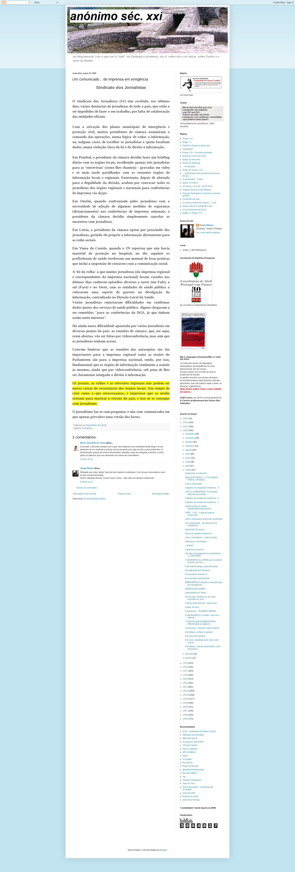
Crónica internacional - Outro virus (201, 603)
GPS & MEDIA (189, 752)
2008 (185, 707)
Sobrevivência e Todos (195, 593)
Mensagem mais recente (84, 494)
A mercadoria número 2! (196, 574)
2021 (185, 426)
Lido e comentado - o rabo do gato (201, 537)
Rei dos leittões (189, 773)
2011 (185, 695)
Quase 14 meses (190, 183)
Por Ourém (187, 762)
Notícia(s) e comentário (196, 541)
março (188, 470)
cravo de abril (188, 793)
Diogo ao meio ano (191, 159)
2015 (185, 679)
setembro (190, 446)
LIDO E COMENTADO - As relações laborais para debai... (201, 493)
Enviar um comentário (87, 488)
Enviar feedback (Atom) (95, 499)
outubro (189, 442)
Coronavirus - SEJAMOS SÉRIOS (200, 611)
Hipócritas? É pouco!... (195, 529)
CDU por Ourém (190, 745)
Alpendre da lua (189, 738)
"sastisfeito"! (188, 149)
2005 (185, 719)
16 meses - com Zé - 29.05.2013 (197, 186)
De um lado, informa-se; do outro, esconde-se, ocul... (200, 598)
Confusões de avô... (191, 199)
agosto (188, 450)
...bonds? (189, 545)
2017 (185, 671)
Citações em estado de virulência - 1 (202, 502)
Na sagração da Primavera (197, 570)
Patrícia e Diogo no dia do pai (196, 145)
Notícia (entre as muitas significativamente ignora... (198, 507)
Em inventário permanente (197, 578)
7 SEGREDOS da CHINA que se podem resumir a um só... (203, 561)
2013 (185, 687)
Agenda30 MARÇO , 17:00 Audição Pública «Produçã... (201, 478)
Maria (185, 755)
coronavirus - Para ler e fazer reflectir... (203, 628)
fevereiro (189, 654)
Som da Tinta (188, 783)
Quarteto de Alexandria (193, 769)
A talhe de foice (192, 607)
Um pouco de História (195, 636)
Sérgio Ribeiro (87, 468)
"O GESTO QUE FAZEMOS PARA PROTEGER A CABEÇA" (200, 622)
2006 (185, 715)
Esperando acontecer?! (196, 473)
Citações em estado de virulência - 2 (202, 498)
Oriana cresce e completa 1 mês (197, 206)
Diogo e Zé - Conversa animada (197, 152)
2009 (185, 703)
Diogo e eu (187, 138)
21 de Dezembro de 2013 (194, 209)
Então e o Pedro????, (192, 213)
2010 (185, 699)
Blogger (163, 850)
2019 (185, 663)
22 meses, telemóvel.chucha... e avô (199, 202)
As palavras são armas (193, 742)
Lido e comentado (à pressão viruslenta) (203, 519)
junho (188, 458)
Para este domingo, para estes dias (201, 566)
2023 (185, 418)
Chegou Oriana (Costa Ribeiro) (197, 190)
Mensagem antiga (160, 494)
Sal (184, 776)
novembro (190, 438)
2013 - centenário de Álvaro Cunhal (199, 731)
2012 (185, 691)
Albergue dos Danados (193, 735)
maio (188, 462)
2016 (185, 675)
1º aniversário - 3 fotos (192, 179)
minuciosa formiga (191, 800)
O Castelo (187, 759)
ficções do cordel (190, 796)
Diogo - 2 (186, 142)
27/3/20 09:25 (86, 459)
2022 (185, 422)
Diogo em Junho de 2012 (194, 156)
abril (187, 466)
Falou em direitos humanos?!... (199, 533)
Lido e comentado (193, 484)
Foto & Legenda (189, 749)
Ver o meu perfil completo (208, 232)
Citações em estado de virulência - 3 (202, 488)
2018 (185, 667)
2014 (185, 683)
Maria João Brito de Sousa (93, 443)
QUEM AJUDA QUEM (195, 589)
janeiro (188, 658)
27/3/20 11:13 (86, 482)
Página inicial (124, 494)
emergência (87, 428)
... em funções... (189, 166)
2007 (185, 711)
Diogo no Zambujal (191, 163)
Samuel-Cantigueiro (191, 780)
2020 (185, 430)
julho (188, 454)
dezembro (190, 434)
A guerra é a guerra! (194, 549)
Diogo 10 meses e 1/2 (192, 170)
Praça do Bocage (190, 766)
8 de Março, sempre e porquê (198, 632)
